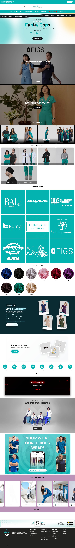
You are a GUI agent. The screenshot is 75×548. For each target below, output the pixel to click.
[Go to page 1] (36, 373)
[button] (36, 81)
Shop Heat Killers (12, 324)
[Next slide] (41, 81)
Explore (15, 351)
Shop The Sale (37, 389)
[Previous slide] (33, 81)
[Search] (24, 7)
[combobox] (14, 7)
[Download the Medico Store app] (70, 523)
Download (70, 1)
